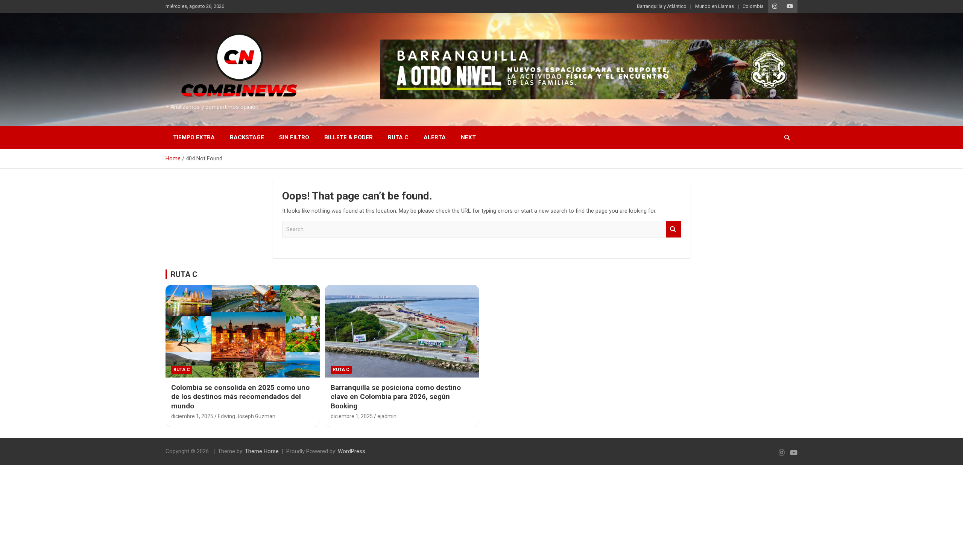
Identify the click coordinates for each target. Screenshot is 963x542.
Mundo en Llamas (714, 6)
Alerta (435, 137)
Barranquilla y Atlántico (662, 6)
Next (468, 137)
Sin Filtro (294, 137)
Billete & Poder (348, 137)
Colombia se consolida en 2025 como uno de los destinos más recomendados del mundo (240, 396)
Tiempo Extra (194, 137)
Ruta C (398, 137)
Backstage (247, 137)
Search (673, 229)
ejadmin (386, 416)
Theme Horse (262, 451)
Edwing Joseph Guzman (246, 416)
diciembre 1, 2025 (192, 416)
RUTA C (184, 274)
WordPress (351, 451)
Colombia (753, 6)
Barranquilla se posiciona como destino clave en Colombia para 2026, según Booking (396, 396)
